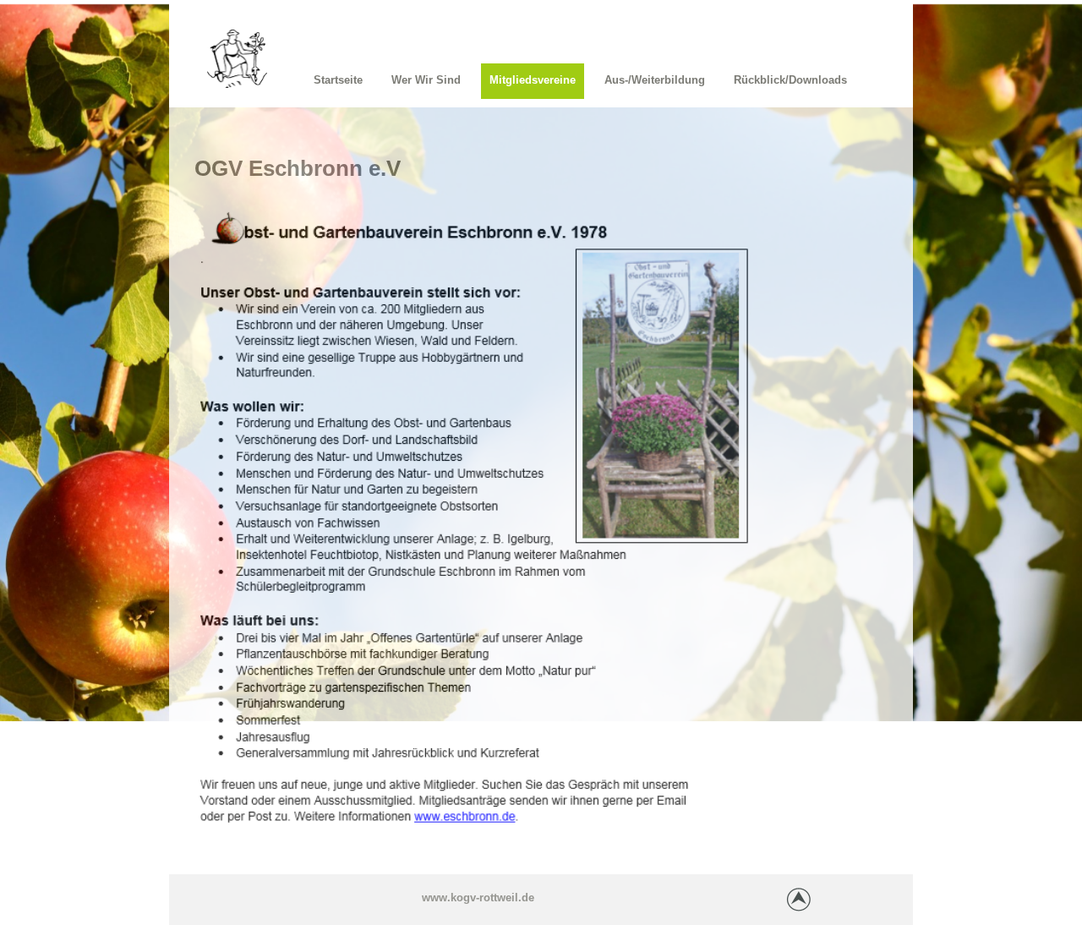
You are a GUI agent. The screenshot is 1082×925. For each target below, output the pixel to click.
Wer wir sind (426, 80)
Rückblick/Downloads (790, 80)
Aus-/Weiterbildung (654, 80)
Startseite (338, 80)
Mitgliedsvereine (532, 80)
